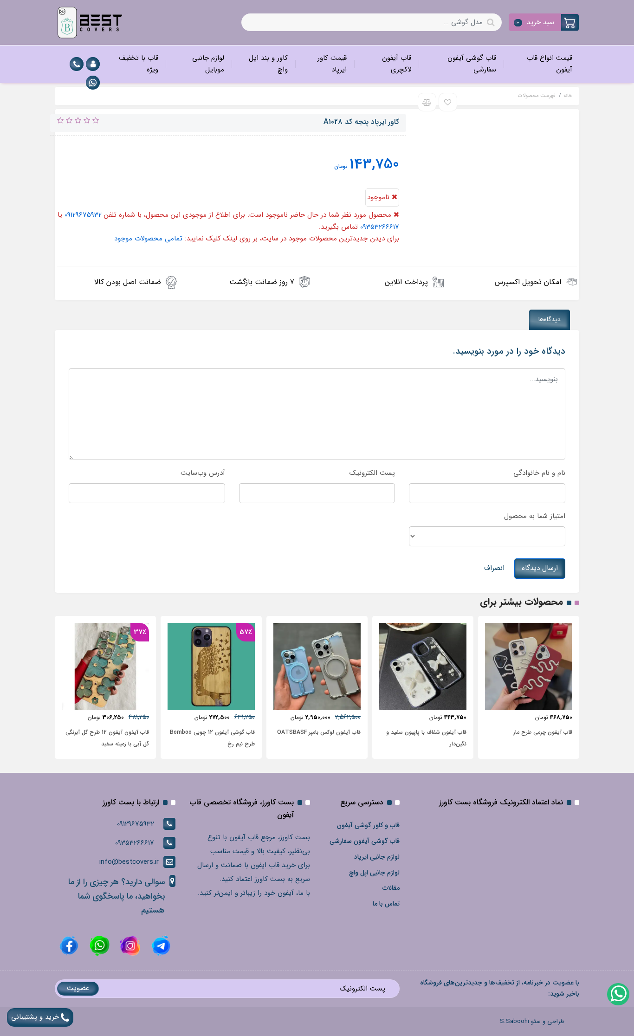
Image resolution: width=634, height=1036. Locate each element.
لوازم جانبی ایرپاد (377, 857)
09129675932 (83, 214)
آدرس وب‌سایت (203, 473)
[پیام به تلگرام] (159, 945)
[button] (544, 22)
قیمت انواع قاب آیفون (549, 64)
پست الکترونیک (372, 473)
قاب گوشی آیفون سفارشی (471, 64)
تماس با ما (386, 904)
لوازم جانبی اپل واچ (374, 873)
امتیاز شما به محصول (534, 516)
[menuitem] (541, 64)
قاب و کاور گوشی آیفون (368, 825)
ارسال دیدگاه (540, 568)
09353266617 (379, 227)
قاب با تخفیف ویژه (138, 64)
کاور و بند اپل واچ (268, 64)
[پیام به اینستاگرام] (129, 945)
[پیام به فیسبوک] (68, 945)
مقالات (391, 888)
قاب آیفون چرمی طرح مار (542, 732)
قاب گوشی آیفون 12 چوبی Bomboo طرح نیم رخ (212, 738)
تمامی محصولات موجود (148, 238)
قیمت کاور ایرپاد (332, 64)
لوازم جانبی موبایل (208, 64)
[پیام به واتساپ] (93, 83)
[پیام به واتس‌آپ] (617, 993)
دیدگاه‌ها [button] (549, 319)
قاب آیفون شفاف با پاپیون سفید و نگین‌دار (426, 738)
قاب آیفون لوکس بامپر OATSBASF (319, 732)
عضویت (78, 988)
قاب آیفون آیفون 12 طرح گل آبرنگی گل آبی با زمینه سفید (107, 738)
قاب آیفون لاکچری (396, 64)
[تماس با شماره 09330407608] (77, 64)
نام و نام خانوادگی (539, 473)
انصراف (494, 568)
